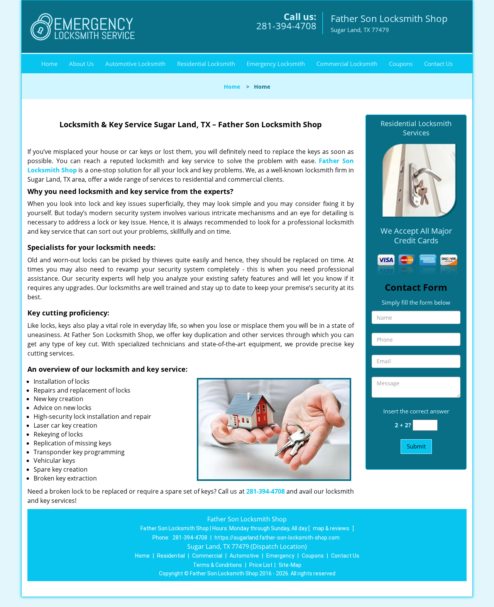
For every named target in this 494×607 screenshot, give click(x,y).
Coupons (401, 63)
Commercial (207, 556)
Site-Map (290, 565)
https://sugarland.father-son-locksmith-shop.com (277, 537)
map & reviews (331, 528)
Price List (260, 565)
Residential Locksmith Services (416, 128)
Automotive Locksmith (135, 63)
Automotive (244, 556)
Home (49, 63)
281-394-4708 (286, 25)
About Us (81, 63)
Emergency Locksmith (276, 63)
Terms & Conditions (217, 565)
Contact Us (438, 63)
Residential (171, 556)
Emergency (280, 556)
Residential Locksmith (206, 63)
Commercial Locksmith (346, 63)
